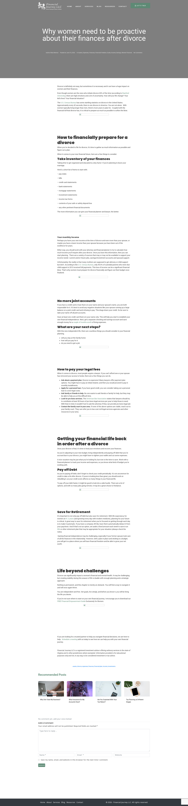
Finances (92, 52)
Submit (42, 765)
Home (69, 6)
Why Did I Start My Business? (50, 700)
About (78, 6)
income (105, 666)
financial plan (98, 666)
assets (75, 666)
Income (113, 52)
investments (111, 666)
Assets (80, 52)
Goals (109, 52)
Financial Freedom (100, 52)
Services (89, 6)
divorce (79, 666)
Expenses (86, 52)
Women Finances (127, 52)
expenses (85, 666)
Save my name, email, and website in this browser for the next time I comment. (74, 760)
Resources (110, 6)
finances (91, 666)
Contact (123, 6)
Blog (99, 6)
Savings (118, 52)
